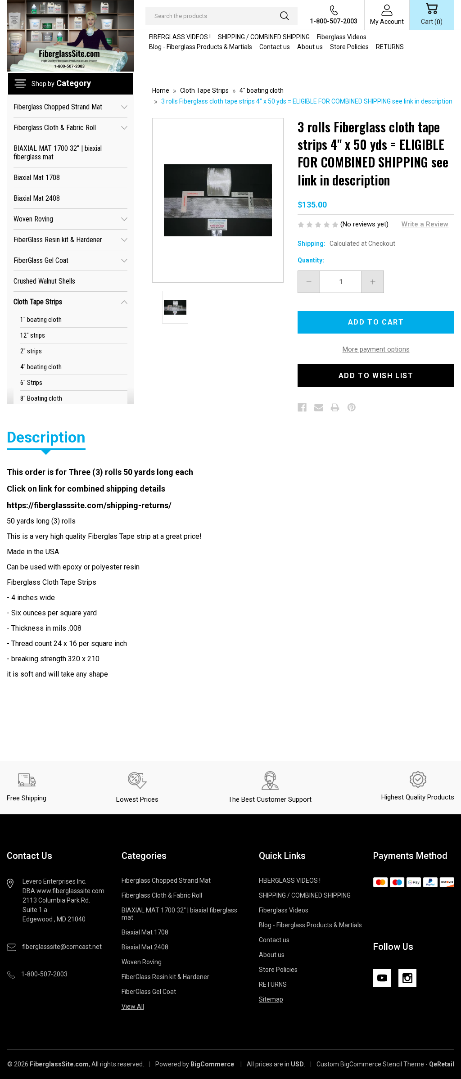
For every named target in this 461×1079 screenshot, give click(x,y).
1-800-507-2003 (333, 21)
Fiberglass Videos (341, 37)
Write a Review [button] (425, 224)
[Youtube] (382, 978)
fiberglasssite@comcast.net (62, 946)
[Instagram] (407, 978)
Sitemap (271, 999)
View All (133, 1006)
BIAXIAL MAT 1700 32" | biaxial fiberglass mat (58, 152)
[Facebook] (302, 407)
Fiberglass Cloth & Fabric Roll (55, 127)
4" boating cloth (41, 367)
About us (310, 46)
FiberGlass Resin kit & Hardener (58, 239)
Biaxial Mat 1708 (37, 177)
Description (46, 437)
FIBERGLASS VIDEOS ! (180, 37)
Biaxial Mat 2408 (37, 198)
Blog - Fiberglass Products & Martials (200, 46)
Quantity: (311, 260)
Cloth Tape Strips (38, 302)
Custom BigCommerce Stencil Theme (370, 1064)
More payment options (376, 349)
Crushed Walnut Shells (44, 281)
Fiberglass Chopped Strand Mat (58, 107)
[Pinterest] (351, 407)
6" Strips (31, 383)
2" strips (31, 351)
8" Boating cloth (41, 398)
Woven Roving (33, 219)
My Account (387, 21)
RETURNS (390, 46)
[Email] (318, 407)
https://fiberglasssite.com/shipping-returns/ (89, 505)
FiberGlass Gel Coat (41, 260)
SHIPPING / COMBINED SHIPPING (264, 37)
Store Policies (349, 46)
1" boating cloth (41, 320)
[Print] (334, 407)
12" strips (32, 335)
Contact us (274, 46)
